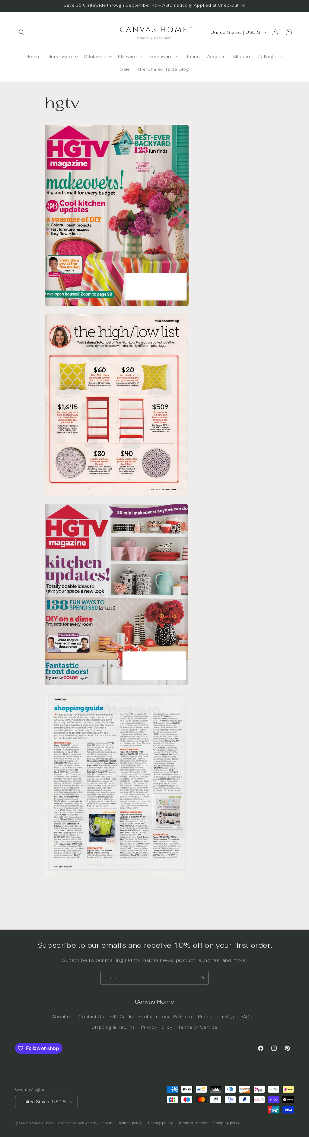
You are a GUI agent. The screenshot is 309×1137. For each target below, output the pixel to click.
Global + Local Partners (165, 1016)
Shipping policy (227, 1123)
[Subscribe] (202, 978)
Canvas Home (42, 1123)
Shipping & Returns (113, 1027)
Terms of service (192, 1123)
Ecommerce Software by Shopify (84, 1123)
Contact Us (91, 1016)
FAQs (247, 1016)
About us (62, 1016)
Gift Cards (121, 1016)
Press (204, 1016)
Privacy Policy (156, 1027)
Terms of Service (198, 1027)
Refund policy (130, 1123)
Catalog (225, 1016)
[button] (21, 32)
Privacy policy (160, 1123)
